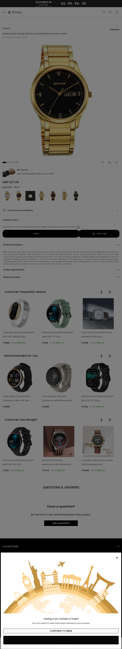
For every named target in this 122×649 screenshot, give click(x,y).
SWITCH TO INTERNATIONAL (61, 640)
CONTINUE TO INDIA (61, 630)
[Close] (61, 556)
